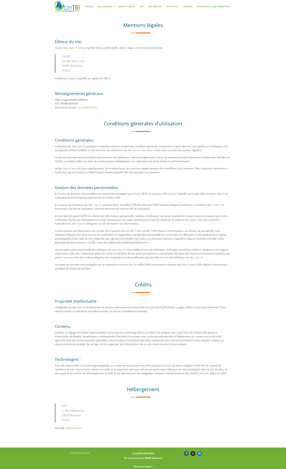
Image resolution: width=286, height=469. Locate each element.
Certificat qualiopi (80, 453)
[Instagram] (193, 453)
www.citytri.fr (70, 47)
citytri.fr (80, 146)
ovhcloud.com (73, 428)
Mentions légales (143, 466)
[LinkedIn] (199, 453)
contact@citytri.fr (87, 107)
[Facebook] (186, 453)
